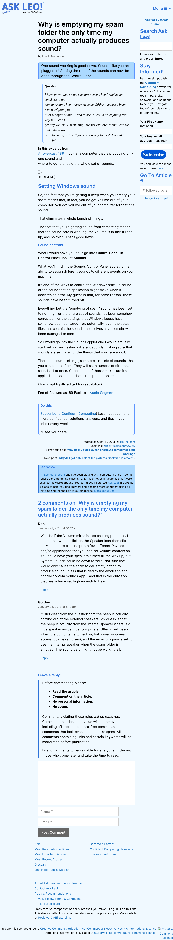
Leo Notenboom (54, 474)
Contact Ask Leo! (46, 888)
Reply (44, 589)
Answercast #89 (51, 153)
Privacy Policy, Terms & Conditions (58, 898)
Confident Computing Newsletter (112, 849)
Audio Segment (102, 393)
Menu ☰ (160, 8)
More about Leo (104, 490)
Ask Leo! (113, 482)
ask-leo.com (127, 441)
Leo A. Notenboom (54, 56)
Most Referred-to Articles (52, 849)
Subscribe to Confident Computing (68, 414)
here (160, 168)
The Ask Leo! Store (103, 854)
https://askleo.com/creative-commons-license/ (125, 932)
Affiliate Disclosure (47, 903)
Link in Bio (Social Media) (52, 869)
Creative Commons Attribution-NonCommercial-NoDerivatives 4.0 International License (98, 928)
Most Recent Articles (49, 859)
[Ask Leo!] (24, 8)
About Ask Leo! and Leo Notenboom (59, 883)
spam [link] (42, 200)
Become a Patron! (102, 844)
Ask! (38, 844)
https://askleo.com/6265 (119, 445)
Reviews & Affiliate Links (54, 917)
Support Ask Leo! (156, 198)
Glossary (40, 864)
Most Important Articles (51, 854)
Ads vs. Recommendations (53, 893)
